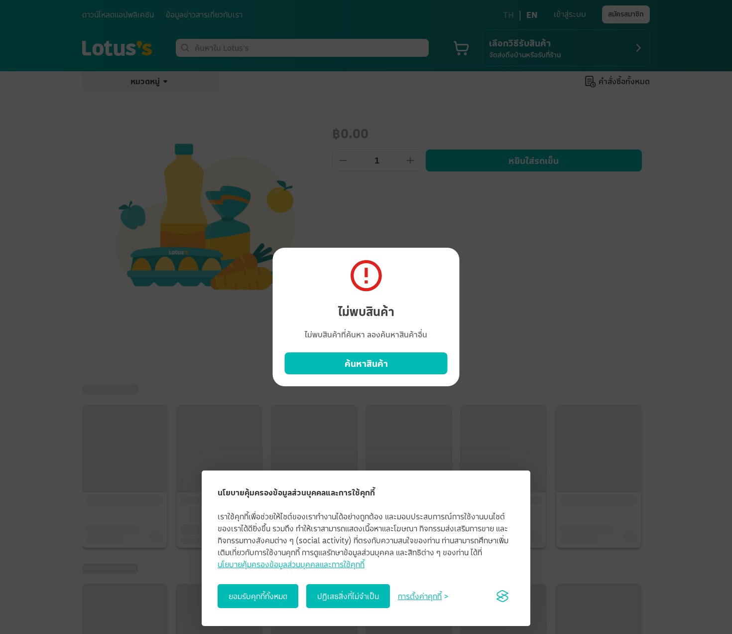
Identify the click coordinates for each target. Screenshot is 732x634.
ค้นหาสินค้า (366, 363)
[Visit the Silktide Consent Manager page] (502, 596)
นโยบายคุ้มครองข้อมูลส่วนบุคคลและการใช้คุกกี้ (291, 564)
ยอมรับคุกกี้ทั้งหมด (258, 596)
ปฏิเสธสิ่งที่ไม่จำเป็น (348, 596)
